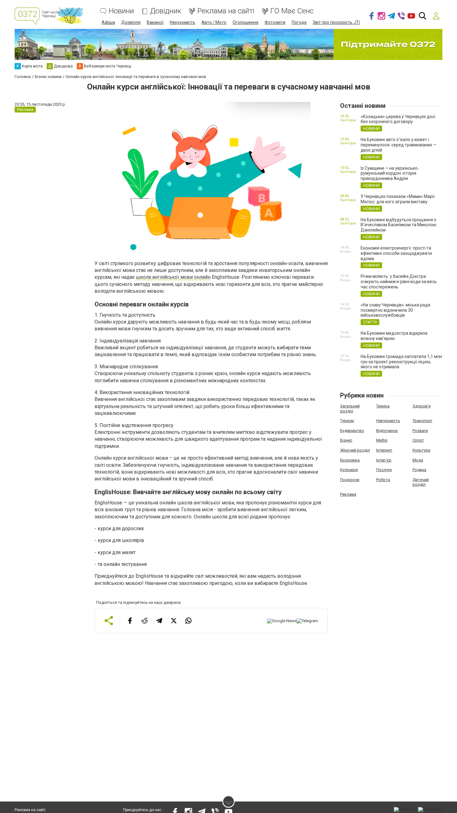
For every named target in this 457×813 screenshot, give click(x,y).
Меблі (381, 440)
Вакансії (155, 22)
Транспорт (422, 420)
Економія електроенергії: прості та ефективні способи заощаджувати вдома (396, 253)
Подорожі (349, 479)
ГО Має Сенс (292, 11)
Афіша (108, 22)
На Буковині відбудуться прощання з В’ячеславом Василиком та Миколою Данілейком (398, 225)
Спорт (418, 440)
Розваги (420, 430)
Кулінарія (349, 469)
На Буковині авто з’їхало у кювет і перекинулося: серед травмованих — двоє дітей (398, 145)
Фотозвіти (275, 22)
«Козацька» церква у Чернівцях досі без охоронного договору (398, 119)
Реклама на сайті (225, 11)
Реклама (348, 494)
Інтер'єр (383, 460)
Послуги (384, 469)
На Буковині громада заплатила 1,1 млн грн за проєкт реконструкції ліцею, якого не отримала (401, 362)
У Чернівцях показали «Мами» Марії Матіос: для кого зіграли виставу (398, 199)
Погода (299, 22)
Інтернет (384, 450)
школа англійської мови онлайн (173, 277)
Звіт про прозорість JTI (336, 22)
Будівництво (352, 430)
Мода (418, 460)
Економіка (350, 460)
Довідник (165, 11)
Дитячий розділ (421, 482)
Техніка (383, 406)
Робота (383, 479)
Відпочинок (387, 430)
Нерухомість (182, 22)
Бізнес (346, 440)
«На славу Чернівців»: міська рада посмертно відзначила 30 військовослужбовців (395, 310)
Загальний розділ (350, 408)
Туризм (347, 420)
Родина (419, 469)
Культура (421, 450)
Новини (121, 11)
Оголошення (245, 22)
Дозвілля (131, 22)
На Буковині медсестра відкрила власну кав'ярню (394, 336)
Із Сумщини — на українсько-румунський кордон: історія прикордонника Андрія (390, 173)
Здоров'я (422, 406)
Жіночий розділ (355, 450)
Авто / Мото (213, 22)
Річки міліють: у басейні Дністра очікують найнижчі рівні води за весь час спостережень (399, 281)
